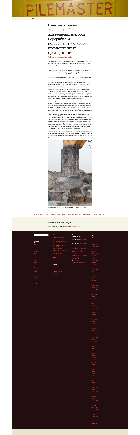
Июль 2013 (94, 382)
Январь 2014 (94, 371)
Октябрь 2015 (95, 337)
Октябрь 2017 (95, 289)
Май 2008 (94, 421)
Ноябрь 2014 (94, 357)
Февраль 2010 (95, 398)
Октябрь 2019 (95, 269)
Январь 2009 (94, 412)
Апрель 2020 (94, 267)
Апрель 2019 (94, 273)
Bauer (35, 244)
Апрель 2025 (94, 242)
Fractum (78, 56)
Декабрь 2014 (95, 355)
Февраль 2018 (95, 285)
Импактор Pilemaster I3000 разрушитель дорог (48, 215)
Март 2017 (94, 305)
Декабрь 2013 (95, 373)
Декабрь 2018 (95, 276)
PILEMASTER (61, 56)
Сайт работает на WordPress (70, 432)
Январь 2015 (94, 353)
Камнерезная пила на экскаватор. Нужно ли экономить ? (88, 215)
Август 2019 (94, 271)
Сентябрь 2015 (95, 339)
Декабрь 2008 (95, 414)
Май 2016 (94, 323)
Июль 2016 (94, 321)
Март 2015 (94, 351)
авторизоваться (76, 226)
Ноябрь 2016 (94, 314)
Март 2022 (94, 255)
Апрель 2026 (94, 237)
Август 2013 (94, 380)
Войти (54, 266)
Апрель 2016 (94, 326)
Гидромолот (84, 56)
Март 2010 (94, 396)
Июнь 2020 (94, 262)
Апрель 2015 (94, 348)
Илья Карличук (75, 247)
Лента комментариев (57, 271)
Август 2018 (94, 278)
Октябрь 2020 (95, 260)
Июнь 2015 (94, 346)
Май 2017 (94, 301)
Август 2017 (94, 294)
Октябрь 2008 (95, 416)
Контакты (34, 18)
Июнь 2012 (94, 389)
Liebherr (35, 249)
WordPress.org (56, 273)
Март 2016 (94, 328)
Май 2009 (94, 405)
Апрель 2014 (94, 366)
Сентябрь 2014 (95, 360)
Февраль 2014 (95, 369)
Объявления (36, 276)
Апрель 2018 (94, 283)
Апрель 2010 (94, 394)
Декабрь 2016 (95, 312)
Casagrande (36, 246)
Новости (35, 269)
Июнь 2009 (94, 403)
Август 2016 (94, 319)
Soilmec (35, 255)
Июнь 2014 (94, 364)
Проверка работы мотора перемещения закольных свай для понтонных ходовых (60, 252)
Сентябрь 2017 (95, 292)
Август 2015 (94, 341)
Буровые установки (38, 258)
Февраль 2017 (95, 307)
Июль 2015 (94, 344)
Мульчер (35, 267)
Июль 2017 (94, 296)
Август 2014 (94, 362)
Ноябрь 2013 (94, 375)
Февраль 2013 (95, 387)
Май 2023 (94, 251)
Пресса (35, 278)
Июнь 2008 (94, 419)
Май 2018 (94, 280)
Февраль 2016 (95, 330)
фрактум (70, 57)
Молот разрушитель (69, 56)
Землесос (36, 262)
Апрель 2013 (94, 385)
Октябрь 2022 (95, 253)
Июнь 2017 (94, 298)
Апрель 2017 (94, 303)
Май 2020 (94, 264)
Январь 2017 (94, 310)
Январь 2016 (94, 332)
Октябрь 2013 (95, 378)
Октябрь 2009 (95, 400)
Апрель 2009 (94, 407)
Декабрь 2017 (95, 287)
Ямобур (35, 283)
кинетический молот (53, 57)
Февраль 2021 (95, 258)
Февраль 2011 (95, 391)
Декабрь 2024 (95, 244)
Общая (35, 274)
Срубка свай (36, 280)
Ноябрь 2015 (94, 335)
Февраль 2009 (95, 409)
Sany (35, 253)
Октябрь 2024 (95, 246)
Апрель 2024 (94, 249)
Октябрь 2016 (95, 317)
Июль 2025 (94, 239)
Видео (35, 260)
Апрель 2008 (94, 423)
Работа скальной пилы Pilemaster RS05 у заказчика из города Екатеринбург (60, 247)
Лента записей (56, 269)
